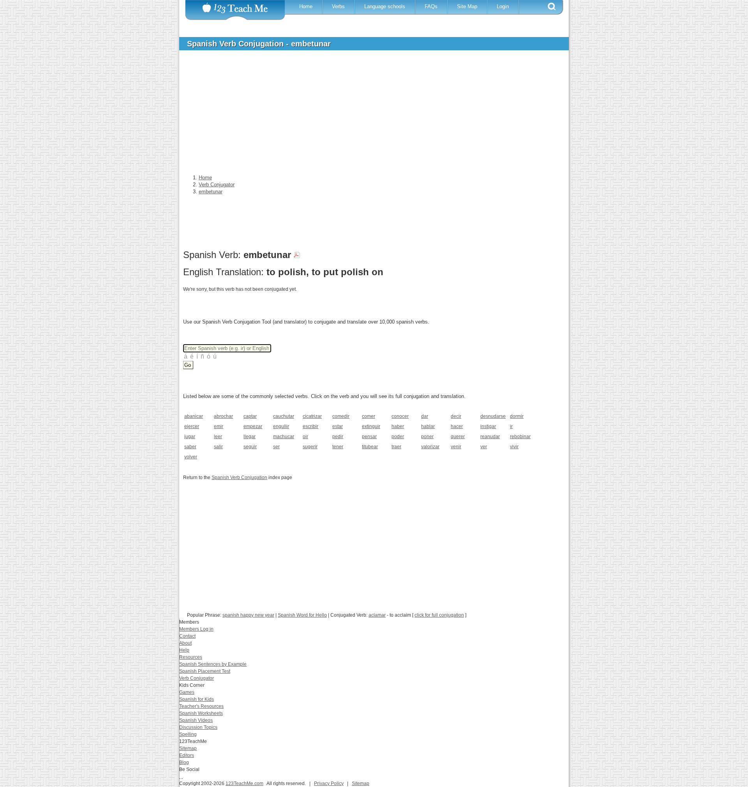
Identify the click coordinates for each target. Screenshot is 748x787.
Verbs (338, 6)
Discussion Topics (198, 727)
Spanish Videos (196, 720)
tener (337, 446)
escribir (310, 426)
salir (218, 446)
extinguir (371, 426)
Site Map (467, 6)
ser (276, 446)
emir (218, 426)
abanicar (193, 416)
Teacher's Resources (201, 706)
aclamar (377, 615)
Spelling (188, 734)
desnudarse (492, 416)
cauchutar (283, 416)
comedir (340, 416)
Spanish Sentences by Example (213, 664)
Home (305, 6)
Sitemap (188, 748)
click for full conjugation (439, 615)
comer (368, 416)
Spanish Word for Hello (302, 615)
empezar (252, 426)
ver (483, 446)
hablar (428, 426)
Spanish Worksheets (201, 713)
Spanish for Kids (196, 699)
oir (305, 436)
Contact (187, 636)
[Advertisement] (368, 114)
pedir (337, 436)
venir (456, 446)
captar (250, 416)
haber (398, 426)
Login (503, 6)
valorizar (430, 446)
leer (218, 436)
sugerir (310, 446)
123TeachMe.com (244, 783)
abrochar (223, 416)
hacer (457, 426)
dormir (517, 416)
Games (186, 692)
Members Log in (196, 629)
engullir (281, 426)
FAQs (431, 6)
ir (511, 426)
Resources (190, 657)
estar (337, 426)
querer (458, 436)
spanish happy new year (248, 615)
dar (424, 416)
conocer (400, 416)
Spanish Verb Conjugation (239, 477)
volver (190, 457)
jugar (189, 436)
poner (427, 436)
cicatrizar (312, 416)
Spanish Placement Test (204, 671)
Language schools (384, 6)
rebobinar (520, 436)
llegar (249, 436)
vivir (514, 446)
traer (396, 446)
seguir (250, 446)
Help (184, 650)
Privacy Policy (329, 783)
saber (190, 446)
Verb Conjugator (196, 678)
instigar (488, 426)
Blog (184, 762)
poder (398, 436)
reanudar (490, 436)
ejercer (191, 426)
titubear (370, 446)
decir (456, 416)
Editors (186, 755)
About (185, 643)
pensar (369, 436)
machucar (283, 436)
